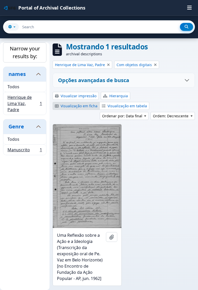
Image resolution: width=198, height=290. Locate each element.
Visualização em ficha (78, 105)
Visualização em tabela (126, 105)
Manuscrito (24, 151)
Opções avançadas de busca (93, 80)
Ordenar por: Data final (122, 115)
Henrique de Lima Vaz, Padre (24, 103)
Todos (13, 87)
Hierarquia (118, 95)
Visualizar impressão (78, 95)
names (17, 74)
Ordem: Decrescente (171, 115)
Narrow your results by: (25, 52)
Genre (16, 126)
